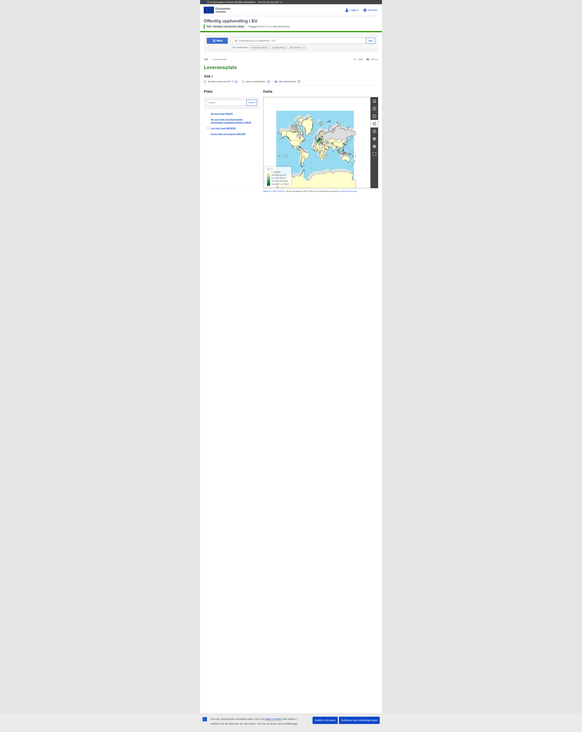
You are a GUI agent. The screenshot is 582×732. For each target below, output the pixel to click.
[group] (316, 142)
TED (206, 59)
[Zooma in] (374, 108)
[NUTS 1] (374, 131)
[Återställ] (374, 101)
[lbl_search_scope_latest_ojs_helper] (235, 81)
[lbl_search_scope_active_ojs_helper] (268, 81)
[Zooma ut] (374, 116)
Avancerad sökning (259, 47)
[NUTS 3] (374, 146)
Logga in (354, 10)
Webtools (267, 191)
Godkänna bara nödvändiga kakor (359, 720)
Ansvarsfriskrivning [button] (349, 191)
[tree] (231, 148)
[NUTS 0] (374, 124)
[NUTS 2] (374, 139)
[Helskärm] (374, 154)
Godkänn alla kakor (325, 720)
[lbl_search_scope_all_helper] (298, 81)
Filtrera (251, 102)
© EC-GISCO (278, 191)
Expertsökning (279, 47)
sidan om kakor (273, 719)
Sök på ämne (296, 47)
